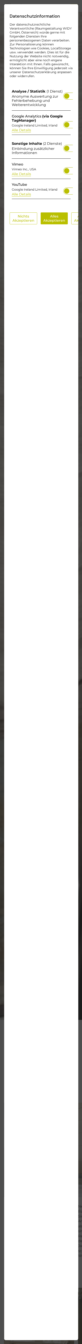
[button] (66, 96)
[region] (41, 145)
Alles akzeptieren (54, 218)
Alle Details (21, 130)
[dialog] (41, 672)
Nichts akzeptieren (23, 218)
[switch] (66, 94)
